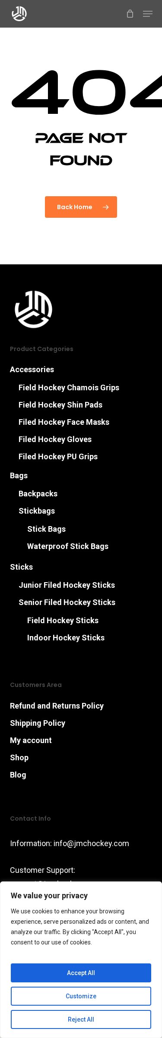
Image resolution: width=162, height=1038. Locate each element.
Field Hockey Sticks (62, 620)
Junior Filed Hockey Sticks (67, 585)
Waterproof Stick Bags (67, 546)
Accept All (81, 972)
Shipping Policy (37, 723)
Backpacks (38, 493)
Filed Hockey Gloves (55, 439)
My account (31, 740)
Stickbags (37, 510)
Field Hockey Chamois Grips (69, 387)
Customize (81, 996)
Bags (19, 475)
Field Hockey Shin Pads (60, 404)
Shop (19, 757)
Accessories (32, 369)
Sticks (21, 566)
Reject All (81, 1019)
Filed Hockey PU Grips (58, 456)
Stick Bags (46, 528)
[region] (81, 959)
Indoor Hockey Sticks (66, 637)
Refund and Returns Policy (57, 705)
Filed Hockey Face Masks (64, 421)
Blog (18, 774)
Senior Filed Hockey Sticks (67, 602)
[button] (147, 13)
